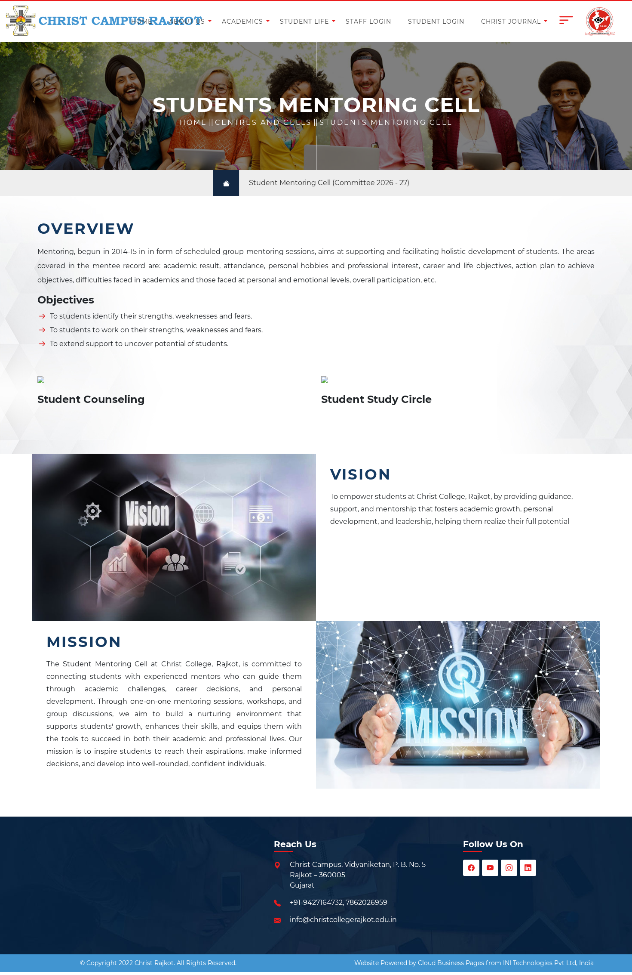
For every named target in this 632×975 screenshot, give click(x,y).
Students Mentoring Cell (385, 122)
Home (193, 122)
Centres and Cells (263, 122)
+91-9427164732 (316, 902)
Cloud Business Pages (451, 963)
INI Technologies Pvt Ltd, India (548, 963)
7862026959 (366, 902)
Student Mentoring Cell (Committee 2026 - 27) (329, 183)
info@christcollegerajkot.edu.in (343, 920)
